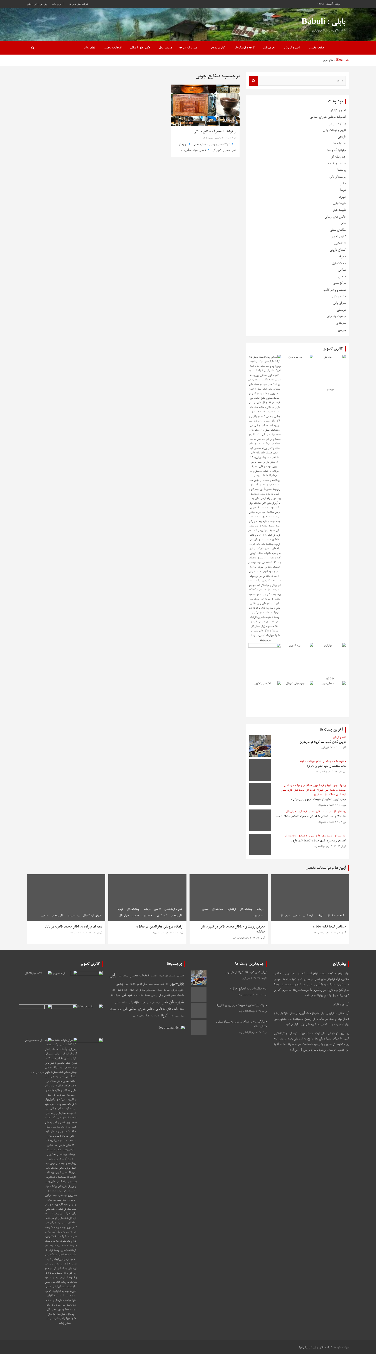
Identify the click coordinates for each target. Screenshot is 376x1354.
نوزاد (119, 1009)
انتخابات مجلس (112, 48)
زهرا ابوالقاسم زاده (323, 771)
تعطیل (131, 990)
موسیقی (341, 310)
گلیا (147, 1016)
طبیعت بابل (339, 203)
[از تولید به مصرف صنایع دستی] (205, 105)
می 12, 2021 (339, 771)
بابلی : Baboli (323, 22)
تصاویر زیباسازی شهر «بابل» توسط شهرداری (318, 841)
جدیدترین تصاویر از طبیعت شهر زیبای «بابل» (318, 799)
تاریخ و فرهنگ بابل (244, 48)
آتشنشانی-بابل (170, 976)
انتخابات (154, 976)
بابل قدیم (142, 984)
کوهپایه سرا (155, 1016)
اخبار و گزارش (292, 48)
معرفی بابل (269, 48)
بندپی (119, 984)
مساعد (124, 1002)
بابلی (126, 984)
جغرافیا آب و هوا (336, 150)
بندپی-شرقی (177, 990)
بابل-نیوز (177, 983)
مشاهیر (117, 1002)
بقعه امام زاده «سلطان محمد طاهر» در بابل (73, 927)
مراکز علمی (339, 283)
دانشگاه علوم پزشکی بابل (171, 995)
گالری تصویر (217, 48)
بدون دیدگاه (208, 138)
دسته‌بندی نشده (337, 164)
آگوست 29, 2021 (338, 747)
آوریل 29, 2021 (338, 846)
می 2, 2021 (340, 822)
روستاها (341, 170)
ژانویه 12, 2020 (229, 138)
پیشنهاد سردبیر (337, 124)
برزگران (324, 747)
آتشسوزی (180, 976)
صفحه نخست (316, 48)
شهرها (342, 197)
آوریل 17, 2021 (176, 932)
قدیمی (143, 1003)
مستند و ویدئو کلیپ (334, 290)
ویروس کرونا (174, 1016)
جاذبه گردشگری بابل (120, 990)
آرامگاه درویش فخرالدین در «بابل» (159, 927)
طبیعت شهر (339, 210)
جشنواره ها (339, 144)
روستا (146, 995)
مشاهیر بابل (165, 48)
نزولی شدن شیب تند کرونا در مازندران (322, 742)
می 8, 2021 (340, 805)
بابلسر (151, 984)
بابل (112, 975)
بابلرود (156, 984)
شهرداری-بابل (115, 995)
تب (136, 990)
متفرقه (342, 257)
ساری (141, 995)
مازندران (134, 1002)
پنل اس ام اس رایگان (37, 4)
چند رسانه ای (190, 48)
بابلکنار (132, 984)
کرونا (164, 1015)
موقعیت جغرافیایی (336, 316)
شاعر (343, 184)
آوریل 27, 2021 (338, 932)
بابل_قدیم (164, 984)
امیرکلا (161, 976)
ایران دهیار (56, 4)
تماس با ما (89, 48)
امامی (217, 138)
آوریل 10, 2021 (94, 932)
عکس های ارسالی (140, 48)
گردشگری (340, 243)
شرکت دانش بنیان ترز (78, 4)
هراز (182, 1016)
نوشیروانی (112, 1009)
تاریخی (341, 137)
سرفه (135, 995)
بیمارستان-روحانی (163, 990)
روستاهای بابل (337, 177)
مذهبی (342, 277)
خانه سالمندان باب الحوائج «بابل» (326, 766)
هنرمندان (341, 323)
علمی (342, 223)
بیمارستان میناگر (147, 990)
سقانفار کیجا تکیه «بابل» (329, 927)
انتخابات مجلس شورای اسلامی (327, 117)
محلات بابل (339, 263)
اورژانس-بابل (123, 976)
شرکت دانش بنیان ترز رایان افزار (315, 1347)
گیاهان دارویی (338, 250)
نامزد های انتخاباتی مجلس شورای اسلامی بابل (150, 1009)
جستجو (253, 81)
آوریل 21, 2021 (257, 938)
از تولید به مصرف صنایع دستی (215, 132)
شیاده (158, 1003)
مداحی (342, 270)
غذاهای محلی (337, 230)
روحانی (154, 995)
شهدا (343, 190)
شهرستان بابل (172, 1002)
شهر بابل (127, 995)
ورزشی (342, 330)
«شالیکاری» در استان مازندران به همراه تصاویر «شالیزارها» (311, 816)
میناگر (181, 1009)
